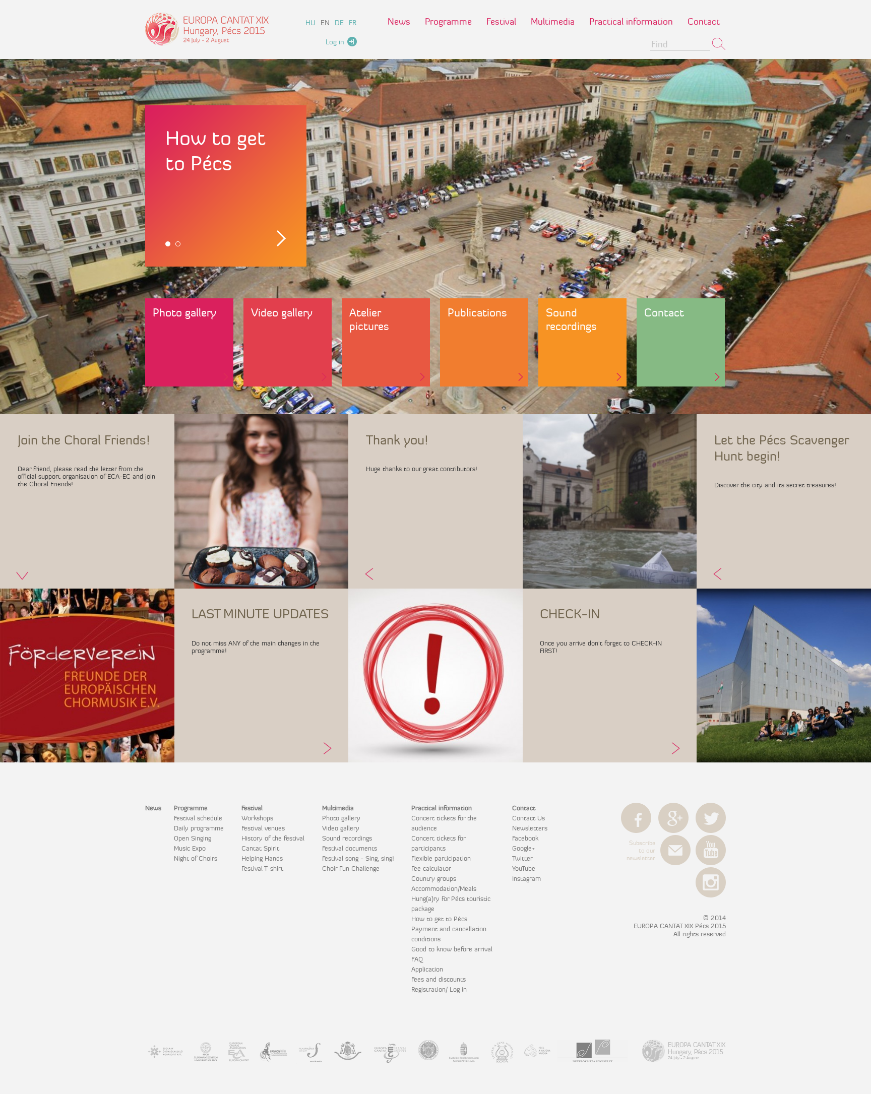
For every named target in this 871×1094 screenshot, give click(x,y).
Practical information (631, 21)
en (325, 22)
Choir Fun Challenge (351, 868)
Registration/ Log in (439, 989)
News (399, 21)
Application (427, 969)
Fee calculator (431, 868)
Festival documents (349, 848)
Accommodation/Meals (443, 888)
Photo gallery (184, 312)
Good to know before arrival (451, 949)
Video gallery (282, 312)
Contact (704, 21)
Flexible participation (441, 858)
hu (310, 22)
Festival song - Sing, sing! (358, 858)
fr (352, 22)
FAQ (417, 959)
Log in (335, 41)
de (339, 22)
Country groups (433, 878)
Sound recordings (571, 319)
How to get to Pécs (439, 919)
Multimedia (553, 21)
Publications (477, 312)
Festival (501, 21)
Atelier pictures (369, 319)
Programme (448, 21)
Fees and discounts (438, 979)
